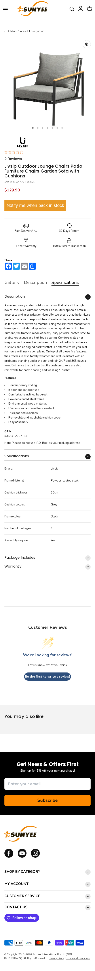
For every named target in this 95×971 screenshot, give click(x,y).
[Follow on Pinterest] (35, 857)
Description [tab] (35, 282)
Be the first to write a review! (47, 676)
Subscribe (47, 800)
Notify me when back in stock (35, 205)
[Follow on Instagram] (22, 857)
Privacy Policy (56, 958)
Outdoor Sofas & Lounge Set (25, 31)
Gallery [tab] (11, 282)
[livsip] (22, 143)
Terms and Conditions (78, 958)
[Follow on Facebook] (8, 857)
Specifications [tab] (65, 282)
